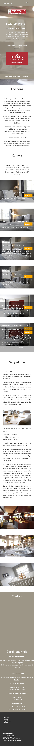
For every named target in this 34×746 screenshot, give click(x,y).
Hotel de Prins (7, 3)
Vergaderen (7, 721)
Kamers (5, 719)
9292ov (16, 680)
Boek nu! (28, 195)
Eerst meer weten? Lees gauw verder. (17, 76)
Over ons (6, 717)
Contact (5, 722)
